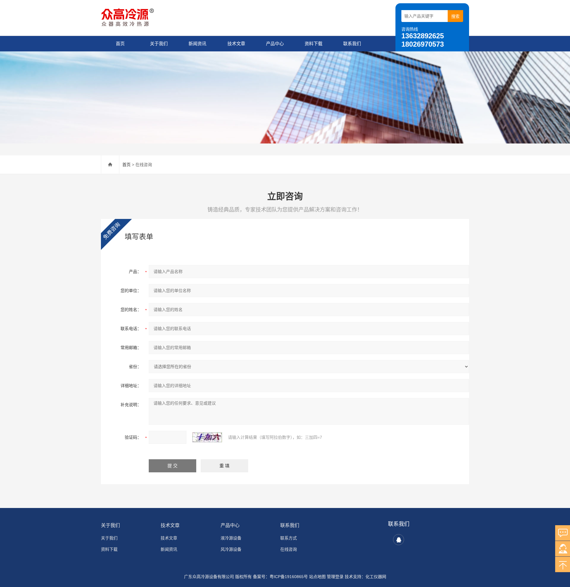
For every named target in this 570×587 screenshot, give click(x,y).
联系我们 (352, 43)
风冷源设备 (231, 549)
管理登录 (335, 576)
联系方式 (288, 538)
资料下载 (313, 43)
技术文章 (236, 43)
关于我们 (159, 43)
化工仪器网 (375, 576)
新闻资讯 (197, 43)
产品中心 (275, 43)
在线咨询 (288, 549)
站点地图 (317, 576)
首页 (120, 43)
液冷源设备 (231, 538)
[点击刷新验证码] (207, 437)
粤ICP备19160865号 (289, 576)
